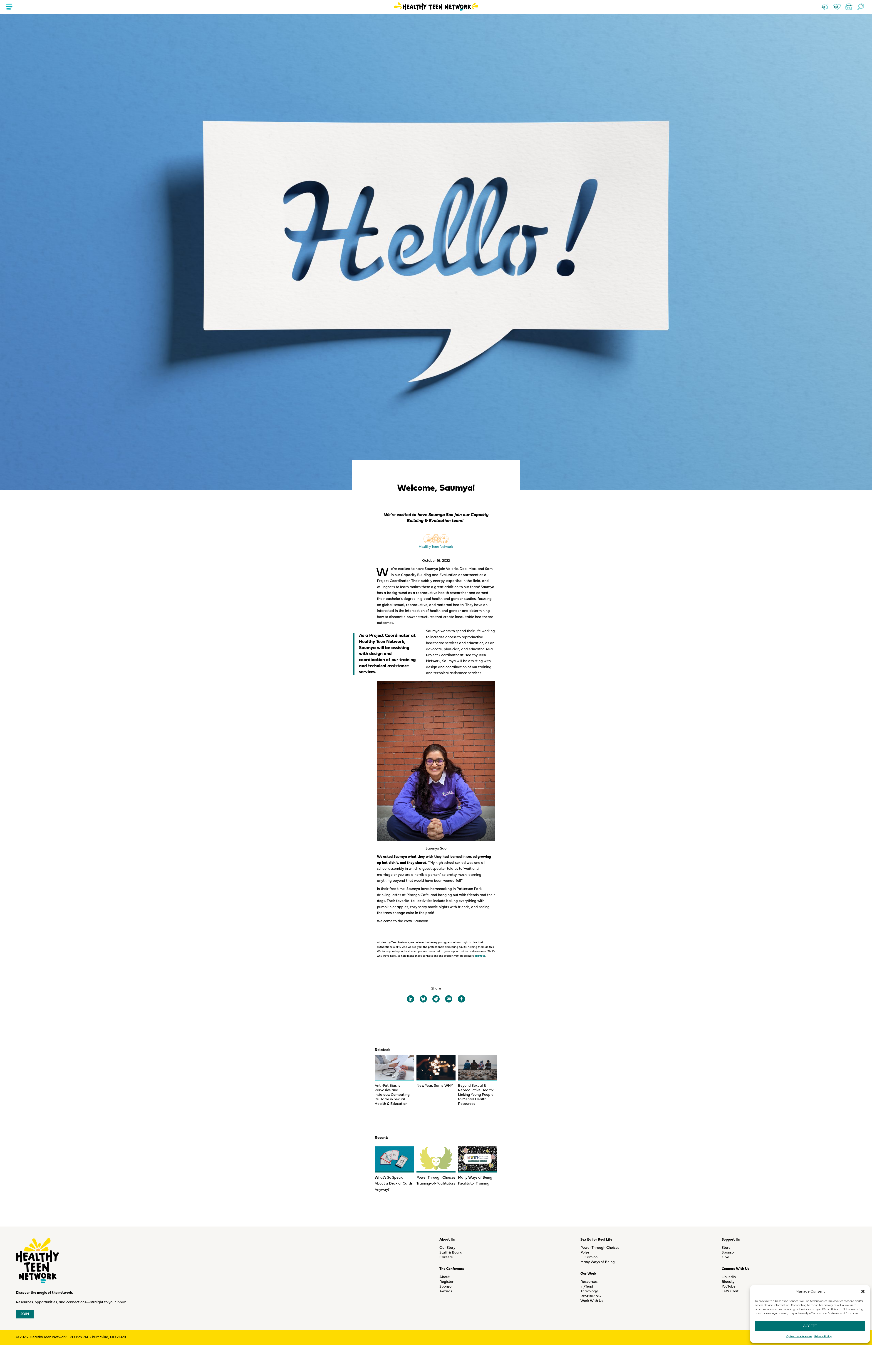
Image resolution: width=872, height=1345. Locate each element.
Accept (810, 1326)
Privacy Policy (823, 1336)
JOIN (24, 1314)
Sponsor (446, 1286)
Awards (445, 1291)
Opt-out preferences (799, 1336)
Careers (446, 1257)
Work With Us (591, 1301)
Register (446, 1282)
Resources (588, 1282)
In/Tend (586, 1286)
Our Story (447, 1248)
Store (726, 1248)
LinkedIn (729, 1277)
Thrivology (589, 1291)
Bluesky (728, 1282)
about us (480, 956)
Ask (825, 6)
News (848, 6)
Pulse (584, 1252)
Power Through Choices (599, 1248)
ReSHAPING (590, 1296)
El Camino (588, 1257)
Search (860, 6)
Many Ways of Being (597, 1262)
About (444, 1277)
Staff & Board (450, 1252)
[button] (863, 1291)
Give (837, 6)
